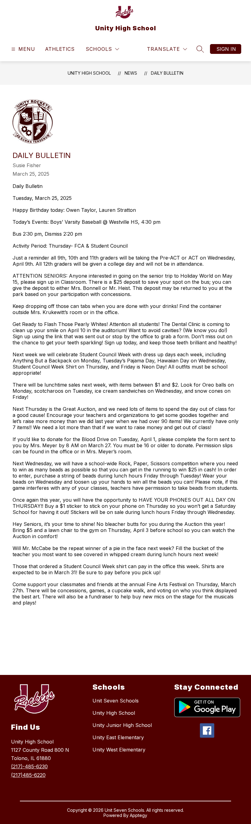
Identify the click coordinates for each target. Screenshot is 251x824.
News (131, 73)
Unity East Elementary (118, 737)
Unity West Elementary (118, 750)
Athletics (59, 49)
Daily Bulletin (167, 73)
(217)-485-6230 (29, 766)
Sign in (226, 49)
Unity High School (89, 73)
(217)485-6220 (28, 775)
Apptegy (138, 815)
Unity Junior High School (122, 725)
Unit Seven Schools (115, 701)
